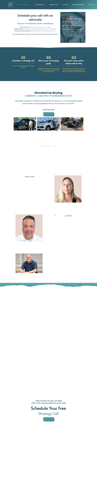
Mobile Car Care (54, 4)
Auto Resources (39, 4)
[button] (15, 124)
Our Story (65, 4)
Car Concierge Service (23, 4)
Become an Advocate (77, 4)
